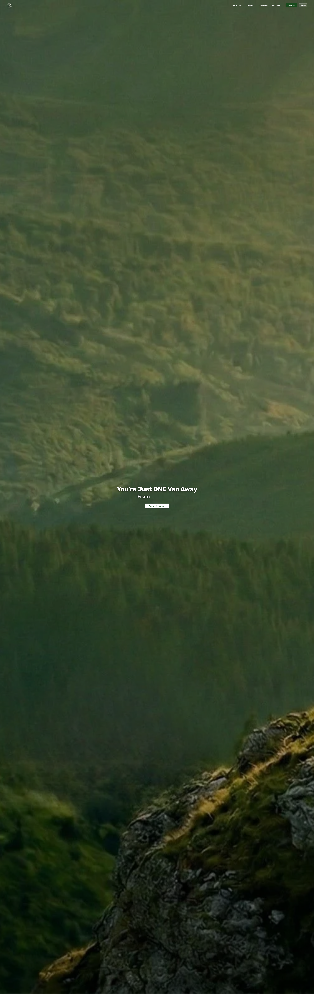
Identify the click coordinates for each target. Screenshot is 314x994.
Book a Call (291, 5)
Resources (276, 5)
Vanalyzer (237, 5)
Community (263, 5)
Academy (250, 5)
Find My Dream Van (157, 506)
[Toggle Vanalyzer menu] (242, 5)
